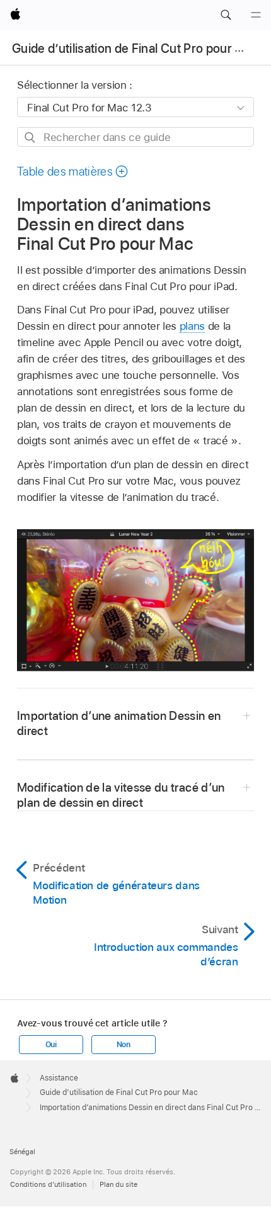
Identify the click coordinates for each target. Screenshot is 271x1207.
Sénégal (22, 1151)
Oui (51, 1044)
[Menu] (256, 15)
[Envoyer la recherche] (30, 137)
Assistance (59, 1078)
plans (192, 326)
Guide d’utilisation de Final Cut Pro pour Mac (135, 48)
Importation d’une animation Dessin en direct (119, 723)
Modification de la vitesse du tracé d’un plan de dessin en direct (121, 795)
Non (123, 1044)
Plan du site (118, 1184)
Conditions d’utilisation (48, 1184)
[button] (225, 15)
